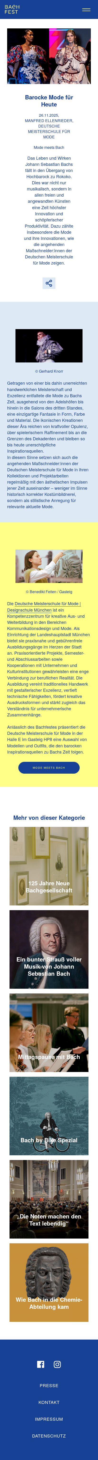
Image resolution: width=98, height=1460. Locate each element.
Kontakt (49, 1402)
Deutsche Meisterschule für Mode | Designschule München (44, 606)
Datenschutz (49, 1436)
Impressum (49, 1419)
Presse (49, 1385)
